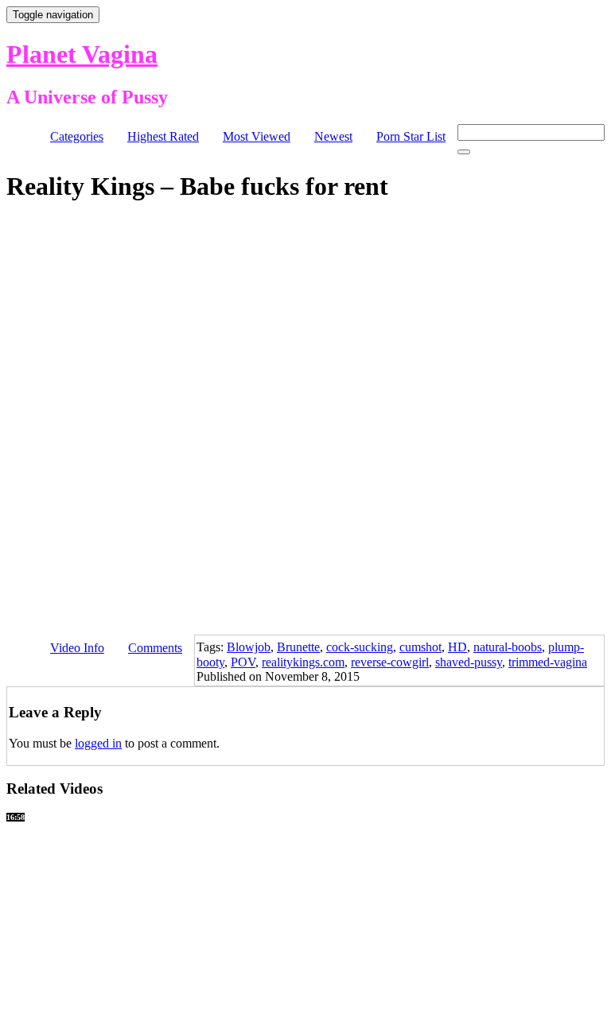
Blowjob (248, 647)
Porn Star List (411, 136)
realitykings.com (303, 662)
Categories (76, 136)
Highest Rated (163, 136)
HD (457, 647)
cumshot (420, 647)
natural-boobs (507, 647)
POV (243, 662)
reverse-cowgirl (390, 662)
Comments (155, 648)
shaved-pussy (468, 662)
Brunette (298, 647)
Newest (333, 136)
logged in (98, 743)
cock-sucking (359, 647)
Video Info (77, 648)
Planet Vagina (82, 54)
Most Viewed (256, 136)
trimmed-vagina (547, 662)
